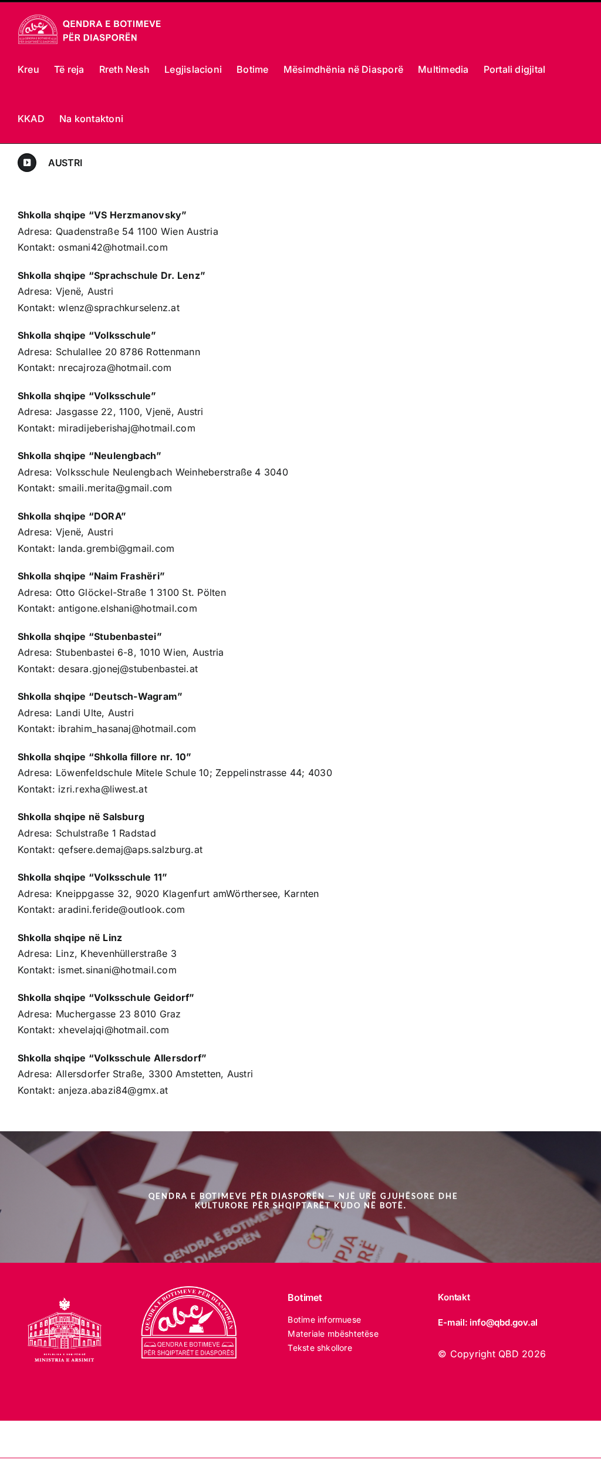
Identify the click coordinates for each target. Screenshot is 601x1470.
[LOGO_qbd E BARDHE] (191, 1291)
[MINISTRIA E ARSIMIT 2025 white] (65, 1291)
